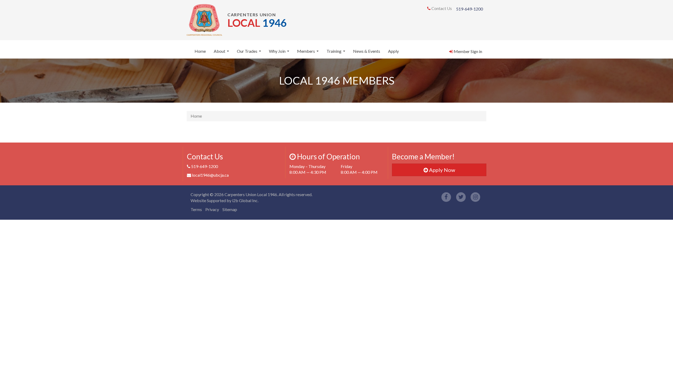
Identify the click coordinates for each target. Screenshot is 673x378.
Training (336, 53)
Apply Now (441, 170)
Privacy (212, 209)
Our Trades (249, 53)
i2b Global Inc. (245, 200)
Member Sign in (467, 51)
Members (308, 53)
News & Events (366, 51)
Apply (393, 51)
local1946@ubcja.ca (210, 174)
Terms (196, 209)
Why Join (279, 53)
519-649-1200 (469, 8)
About (222, 53)
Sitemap (229, 209)
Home (200, 51)
